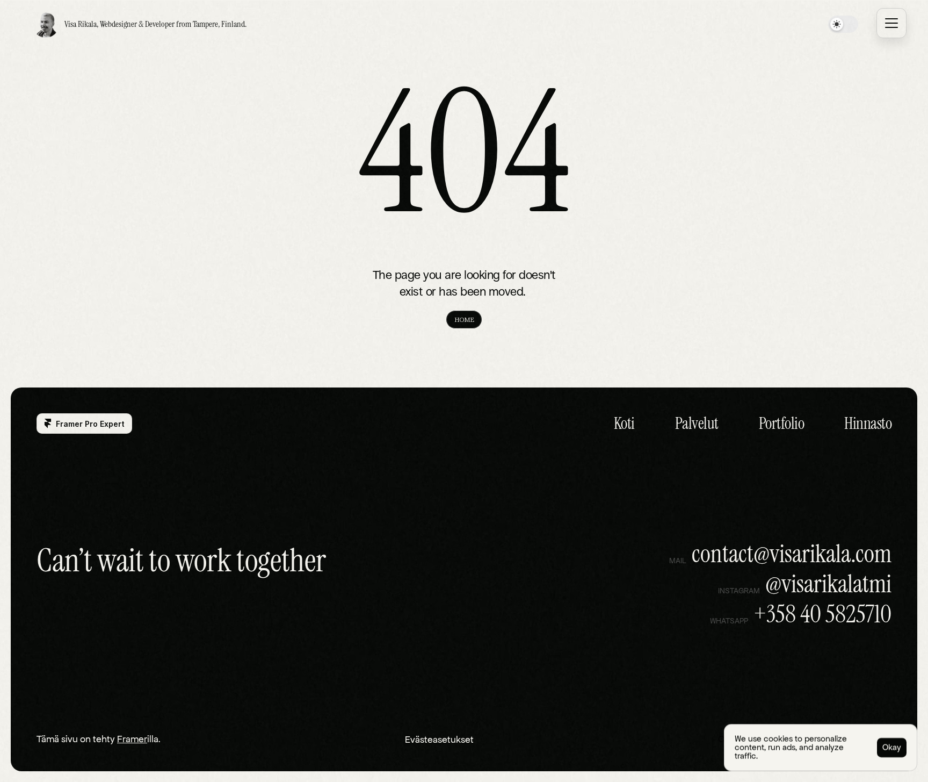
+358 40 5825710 (822, 614)
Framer (132, 739)
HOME (464, 319)
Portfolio (781, 423)
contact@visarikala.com (791, 553)
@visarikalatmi (828, 584)
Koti (624, 423)
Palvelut (697, 423)
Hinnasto (867, 423)
